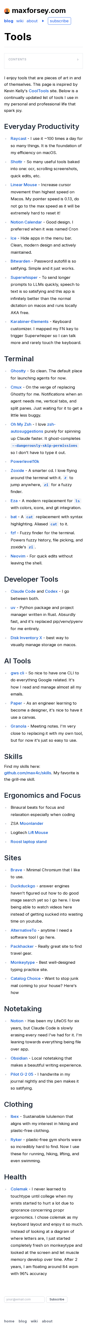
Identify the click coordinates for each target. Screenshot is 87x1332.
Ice (13, 238)
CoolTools (39, 90)
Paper (16, 703)
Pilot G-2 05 (22, 1074)
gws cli (17, 673)
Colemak (19, 1189)
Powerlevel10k (25, 461)
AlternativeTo (23, 930)
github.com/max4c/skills (27, 772)
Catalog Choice (26, 978)
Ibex (15, 1116)
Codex (51, 591)
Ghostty (18, 370)
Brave (16, 869)
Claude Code (23, 591)
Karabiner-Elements (30, 321)
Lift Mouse (38, 832)
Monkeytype (23, 962)
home (9, 1321)
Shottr (16, 161)
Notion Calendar (26, 222)
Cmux (16, 387)
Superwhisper (24, 277)
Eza (14, 500)
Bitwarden (20, 261)
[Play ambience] (43, 21)
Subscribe (57, 1299)
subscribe (59, 20)
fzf (13, 532)
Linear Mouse (24, 184)
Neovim (18, 556)
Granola (18, 726)
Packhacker (22, 946)
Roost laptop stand (29, 841)
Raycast (18, 138)
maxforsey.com (39, 10)
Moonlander (32, 823)
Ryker (16, 1139)
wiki (19, 20)
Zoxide (17, 470)
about (32, 20)
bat (14, 516)
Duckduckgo (23, 886)
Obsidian (19, 1058)
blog (8, 20)
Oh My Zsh (21, 424)
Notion (17, 1020)
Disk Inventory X (26, 637)
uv (13, 607)
